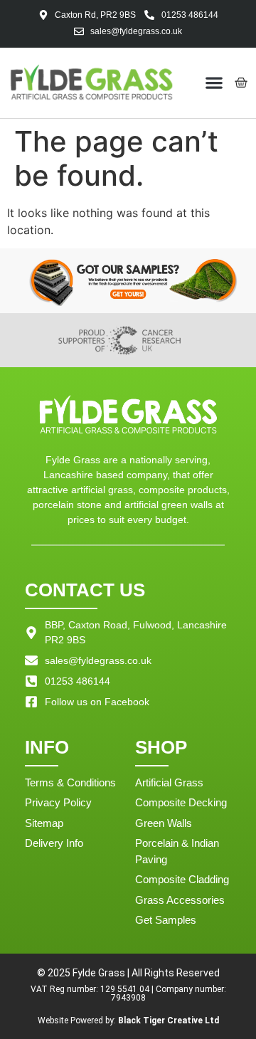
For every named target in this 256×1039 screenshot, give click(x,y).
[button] (214, 83)
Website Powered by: (128, 1020)
